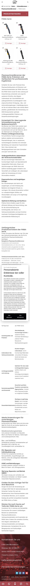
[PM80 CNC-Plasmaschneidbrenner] (22, 53)
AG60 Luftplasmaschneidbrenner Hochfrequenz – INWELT (22, 36)
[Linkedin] (17, 573)
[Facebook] (23, 573)
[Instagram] (20, 573)
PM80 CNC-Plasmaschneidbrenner (22, 61)
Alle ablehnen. (9, 316)
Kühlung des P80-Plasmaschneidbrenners (8, 61)
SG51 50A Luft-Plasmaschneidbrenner (8, 36)
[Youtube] (26, 573)
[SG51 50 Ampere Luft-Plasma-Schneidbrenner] (8, 28)
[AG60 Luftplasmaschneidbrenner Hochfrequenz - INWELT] (22, 28)
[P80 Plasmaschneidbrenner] (8, 53)
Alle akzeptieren (20, 316)
